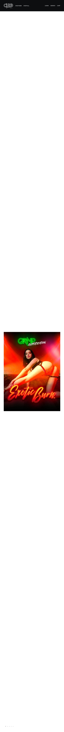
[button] (58, 17)
